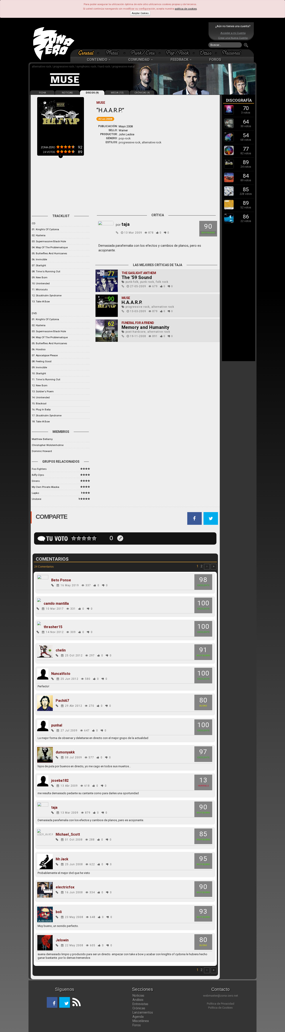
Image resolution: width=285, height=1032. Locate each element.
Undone (36, 499)
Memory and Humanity (145, 327)
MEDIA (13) (117, 92)
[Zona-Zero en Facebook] (52, 1002)
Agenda (138, 1016)
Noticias (138, 995)
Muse (126, 298)
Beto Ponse (61, 580)
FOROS (215, 59)
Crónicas (138, 1008)
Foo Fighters (39, 468)
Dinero (36, 480)
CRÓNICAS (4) (142, 92)
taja (54, 807)
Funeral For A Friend (138, 323)
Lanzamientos (142, 1012)
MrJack (62, 859)
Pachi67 (62, 700)
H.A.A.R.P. (132, 302)
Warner (123, 130)
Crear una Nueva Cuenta (233, 37)
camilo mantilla (56, 603)
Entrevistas (140, 1004)
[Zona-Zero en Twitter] (64, 1002)
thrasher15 (53, 627)
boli (59, 912)
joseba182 (60, 780)
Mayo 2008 (126, 126)
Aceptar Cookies (140, 13)
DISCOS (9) (92, 92)
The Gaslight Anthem (139, 273)
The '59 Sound (137, 277)
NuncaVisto (60, 674)
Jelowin (62, 940)
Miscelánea (140, 1021)
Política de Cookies (220, 1007)
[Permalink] (117, 232)
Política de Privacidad (220, 1003)
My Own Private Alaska (45, 487)
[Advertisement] (141, 35)
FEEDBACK (180, 59)
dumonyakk (65, 752)
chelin (61, 650)
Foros (136, 1025)
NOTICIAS (67, 92)
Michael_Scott (68, 834)
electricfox (65, 887)
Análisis (137, 999)
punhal (56, 725)
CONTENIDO (97, 59)
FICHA (42, 92)
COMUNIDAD (139, 59)
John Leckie (126, 134)
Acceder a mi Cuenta (233, 33)
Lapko (35, 493)
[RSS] (75, 1002)
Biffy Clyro (38, 474)
